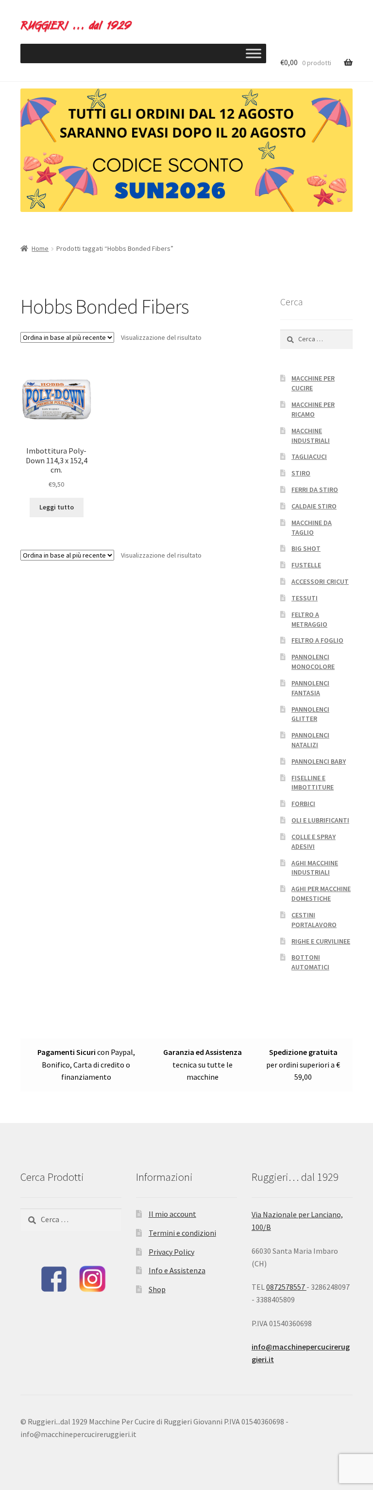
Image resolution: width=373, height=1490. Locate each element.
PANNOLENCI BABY (318, 761)
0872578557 (286, 1287)
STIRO (300, 473)
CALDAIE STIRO (314, 506)
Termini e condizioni (182, 1233)
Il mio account (172, 1214)
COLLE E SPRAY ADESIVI (313, 841)
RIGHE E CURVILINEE (320, 941)
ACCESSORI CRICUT (320, 581)
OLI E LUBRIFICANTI (320, 820)
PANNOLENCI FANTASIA (310, 688)
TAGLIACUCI (309, 456)
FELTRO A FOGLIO (317, 640)
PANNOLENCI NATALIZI (310, 740)
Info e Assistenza (177, 1270)
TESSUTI (304, 598)
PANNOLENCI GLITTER (310, 714)
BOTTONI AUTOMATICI (310, 962)
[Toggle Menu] (253, 53)
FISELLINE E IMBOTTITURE (312, 782)
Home (40, 248)
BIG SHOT (306, 548)
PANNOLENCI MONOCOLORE (313, 661)
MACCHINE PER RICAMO (313, 409)
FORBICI (303, 803)
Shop (157, 1289)
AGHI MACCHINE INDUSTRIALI (314, 868)
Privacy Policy (171, 1252)
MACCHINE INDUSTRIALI (310, 435)
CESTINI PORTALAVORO (314, 920)
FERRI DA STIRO (314, 489)
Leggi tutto (56, 507)
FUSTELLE (306, 565)
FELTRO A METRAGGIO (309, 619)
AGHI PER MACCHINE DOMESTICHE (321, 893)
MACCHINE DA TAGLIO (311, 527)
